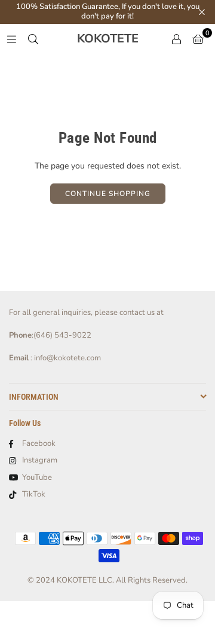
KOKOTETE (108, 39)
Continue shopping (107, 193)
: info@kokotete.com (65, 358)
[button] (198, 39)
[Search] (33, 38)
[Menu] (11, 38)
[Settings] (176, 39)
